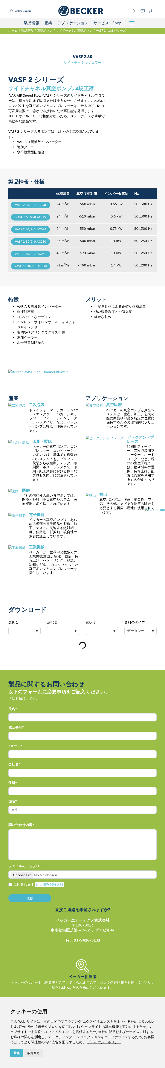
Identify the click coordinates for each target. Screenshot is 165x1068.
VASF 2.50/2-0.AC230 (30, 205)
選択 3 (90, 622)
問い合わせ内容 (20, 825)
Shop (117, 23)
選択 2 (52, 622)
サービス (101, 23)
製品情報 (31, 23)
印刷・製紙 (42, 441)
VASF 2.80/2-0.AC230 (30, 241)
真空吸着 (114, 404)
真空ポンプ (44, 30)
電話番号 (15, 727)
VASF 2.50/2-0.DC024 (30, 229)
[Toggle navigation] (133, 23)
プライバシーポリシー (104, 1042)
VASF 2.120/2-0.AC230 (30, 266)
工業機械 (36, 547)
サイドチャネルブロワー (82, 63)
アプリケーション (72, 23)
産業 (48, 23)
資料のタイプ (134, 622)
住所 (11, 783)
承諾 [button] (17, 1053)
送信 (29, 898)
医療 (26, 490)
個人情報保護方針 (49, 884)
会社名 (13, 764)
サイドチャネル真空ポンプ (74, 30)
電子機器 (36, 514)
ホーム (12, 30)
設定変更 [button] (34, 1053)
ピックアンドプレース (140, 439)
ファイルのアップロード (27, 866)
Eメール (14, 746)
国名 (11, 801)
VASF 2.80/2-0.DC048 (30, 254)
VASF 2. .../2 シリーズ (111, 30)
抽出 (103, 494)
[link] (104, 1042)
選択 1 (13, 622)
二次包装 (36, 404)
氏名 (11, 709)
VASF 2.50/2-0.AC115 (30, 217)
